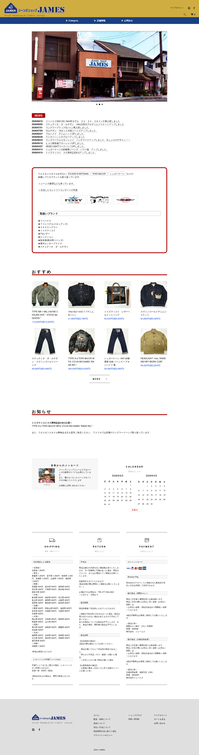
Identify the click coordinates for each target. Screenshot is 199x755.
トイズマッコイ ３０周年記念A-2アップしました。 (71, 152)
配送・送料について (102, 719)
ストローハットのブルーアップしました (65, 136)
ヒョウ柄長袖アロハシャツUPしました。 (66, 143)
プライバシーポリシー (103, 735)
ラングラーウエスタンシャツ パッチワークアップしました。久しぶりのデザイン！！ (88, 139)
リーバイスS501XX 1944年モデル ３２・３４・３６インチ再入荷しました (83, 121)
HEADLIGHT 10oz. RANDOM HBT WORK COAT (153, 360)
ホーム (96, 715)
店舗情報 (101, 20)
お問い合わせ (159, 723)
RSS (130, 719)
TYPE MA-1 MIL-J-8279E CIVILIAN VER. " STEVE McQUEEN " (45, 315)
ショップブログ (135, 715)
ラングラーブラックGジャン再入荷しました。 (68, 127)
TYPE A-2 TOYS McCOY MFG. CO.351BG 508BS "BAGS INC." (81, 361)
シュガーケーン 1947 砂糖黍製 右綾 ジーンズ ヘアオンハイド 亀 (117, 361)
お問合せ (128, 20)
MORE (97, 379)
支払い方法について (102, 727)
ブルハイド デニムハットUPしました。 (66, 133)
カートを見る (159, 719)
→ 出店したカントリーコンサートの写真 (58, 189)
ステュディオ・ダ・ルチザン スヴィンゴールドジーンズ (45, 361)
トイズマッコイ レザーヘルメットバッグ (117, 313)
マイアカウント (177, 7)
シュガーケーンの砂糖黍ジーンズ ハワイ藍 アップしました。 (77, 149)
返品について (99, 723)
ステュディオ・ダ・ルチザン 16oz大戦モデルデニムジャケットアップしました (85, 124)
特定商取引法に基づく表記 (105, 731)
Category (73, 20)
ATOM (136, 719)
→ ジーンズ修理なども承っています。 (56, 183)
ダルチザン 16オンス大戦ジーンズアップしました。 (72, 130)
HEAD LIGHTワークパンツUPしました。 (66, 146)
